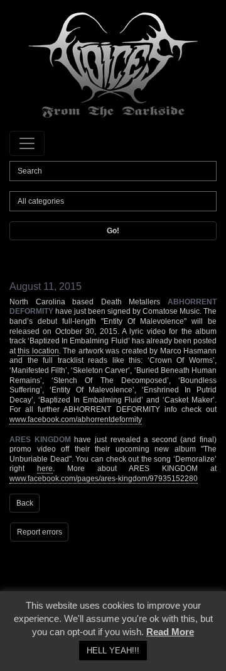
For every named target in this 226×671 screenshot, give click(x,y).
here (45, 468)
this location (38, 351)
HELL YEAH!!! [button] (113, 650)
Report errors (39, 532)
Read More (170, 631)
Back (24, 503)
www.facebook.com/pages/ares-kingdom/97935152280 (103, 478)
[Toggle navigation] (27, 143)
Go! (113, 230)
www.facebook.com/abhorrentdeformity (75, 419)
